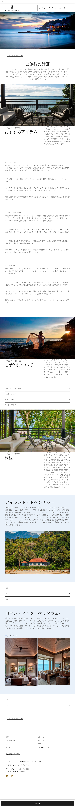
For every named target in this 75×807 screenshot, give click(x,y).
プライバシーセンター (44, 747)
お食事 (8, 747)
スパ (7, 750)
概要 (7, 737)
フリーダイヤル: (17, 769)
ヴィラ (8, 744)
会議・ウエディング (43, 737)
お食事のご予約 (10, 394)
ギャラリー (41, 740)
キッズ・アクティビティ (14, 389)
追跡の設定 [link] (41, 744)
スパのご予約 (9, 400)
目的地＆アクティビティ (13, 754)
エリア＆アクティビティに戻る (15, 56)
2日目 (7, 594)
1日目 (7, 588)
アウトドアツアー (11, 405)
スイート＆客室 (10, 740)
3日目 (7, 599)
